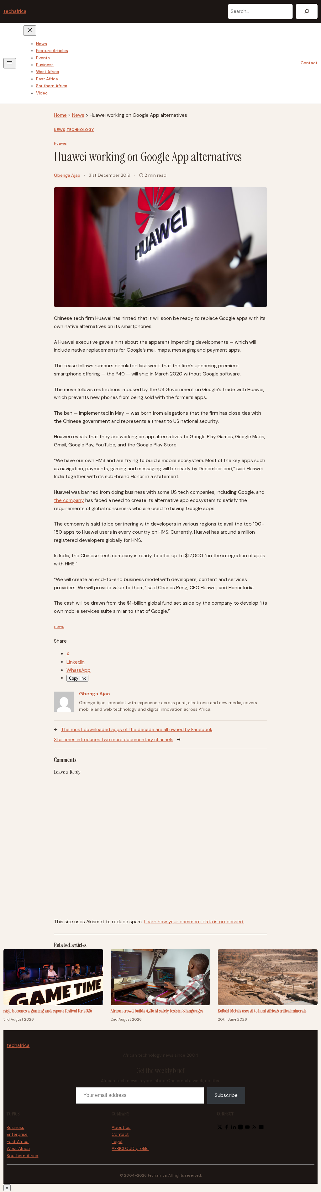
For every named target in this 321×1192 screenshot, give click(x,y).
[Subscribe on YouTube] (247, 1128)
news (59, 626)
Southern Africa (22, 1155)
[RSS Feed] (254, 1128)
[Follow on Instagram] (240, 1128)
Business (15, 1127)
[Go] (307, 11)
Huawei (60, 143)
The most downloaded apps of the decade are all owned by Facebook (136, 729)
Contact (309, 63)
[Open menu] (9, 63)
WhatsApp (78, 670)
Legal (117, 1141)
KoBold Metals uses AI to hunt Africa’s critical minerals (262, 1011)
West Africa (18, 1148)
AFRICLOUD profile (130, 1148)
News (78, 115)
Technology (80, 129)
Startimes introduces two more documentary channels (113, 739)
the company (69, 500)
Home (60, 115)
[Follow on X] (220, 1128)
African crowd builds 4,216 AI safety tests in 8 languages (157, 1011)
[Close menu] (30, 30)
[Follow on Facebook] (226, 1128)
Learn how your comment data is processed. (194, 922)
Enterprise (17, 1134)
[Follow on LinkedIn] (233, 1128)
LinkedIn (75, 662)
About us (121, 1127)
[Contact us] (261, 1128)
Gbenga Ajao (67, 175)
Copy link (77, 678)
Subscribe (226, 1095)
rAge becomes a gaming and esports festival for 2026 (47, 1011)
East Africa (18, 1141)
